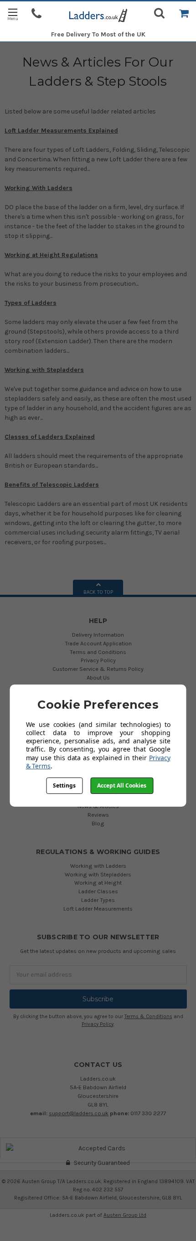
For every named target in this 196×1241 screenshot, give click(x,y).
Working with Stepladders (98, 874)
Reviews (98, 814)
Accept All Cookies (121, 785)
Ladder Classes (98, 891)
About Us (98, 677)
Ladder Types (98, 899)
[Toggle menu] (12, 13)
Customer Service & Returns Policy (98, 668)
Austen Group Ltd (124, 1215)
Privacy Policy (98, 660)
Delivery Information (98, 634)
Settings (64, 785)
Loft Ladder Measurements (98, 908)
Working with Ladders (98, 865)
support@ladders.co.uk (78, 1113)
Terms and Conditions (98, 652)
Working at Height (98, 882)
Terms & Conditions (148, 1017)
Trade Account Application (98, 643)
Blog (98, 823)
